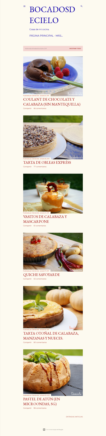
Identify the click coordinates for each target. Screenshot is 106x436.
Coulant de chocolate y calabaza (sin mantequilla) (51, 102)
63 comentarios (40, 279)
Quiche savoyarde (41, 274)
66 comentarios (40, 108)
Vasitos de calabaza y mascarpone (45, 219)
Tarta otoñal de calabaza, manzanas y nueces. (51, 336)
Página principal (41, 35)
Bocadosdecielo (52, 15)
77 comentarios (40, 167)
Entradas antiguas (74, 417)
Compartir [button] (27, 108)
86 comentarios (40, 408)
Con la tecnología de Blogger (54, 429)
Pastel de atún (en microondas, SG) (41, 401)
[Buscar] (81, 6)
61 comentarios (40, 226)
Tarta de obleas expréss (47, 162)
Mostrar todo (75, 48)
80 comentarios (40, 342)
